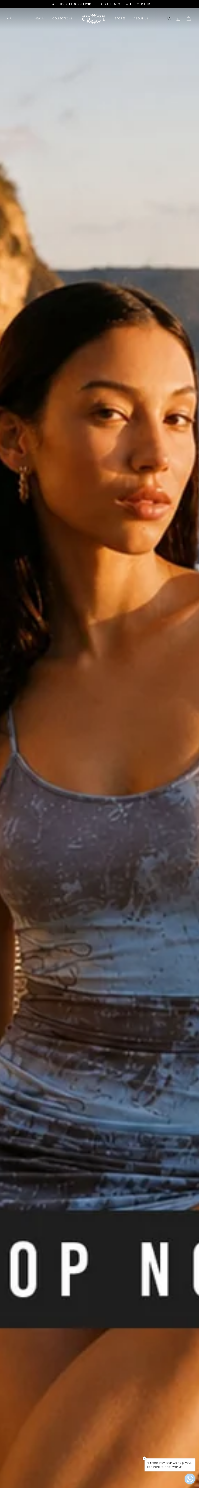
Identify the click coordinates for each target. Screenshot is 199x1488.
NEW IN (39, 18)
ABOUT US (141, 18)
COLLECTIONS (62, 18)
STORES (120, 18)
